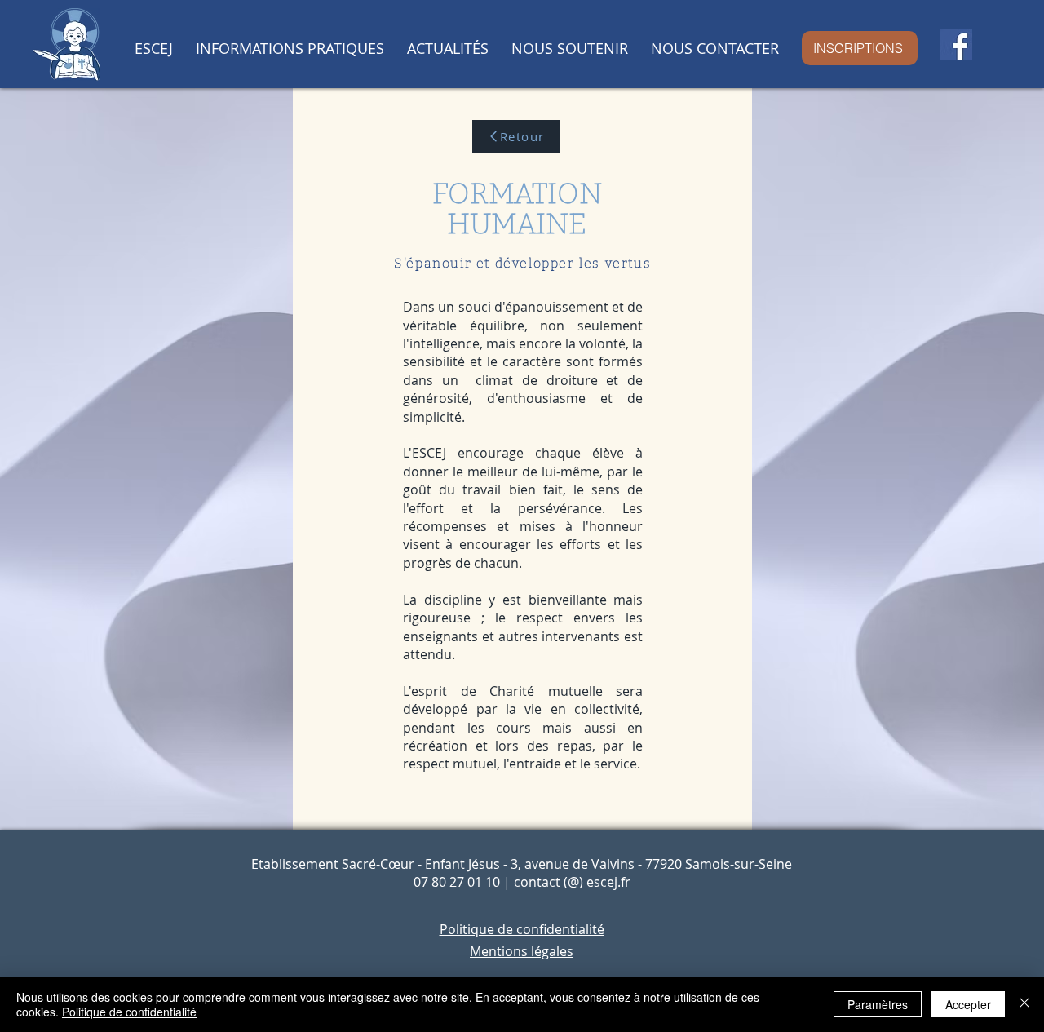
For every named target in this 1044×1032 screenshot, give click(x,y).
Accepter (968, 1004)
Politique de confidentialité (129, 1011)
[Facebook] (956, 44)
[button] (153, 48)
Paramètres (877, 1004)
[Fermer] (1024, 1004)
